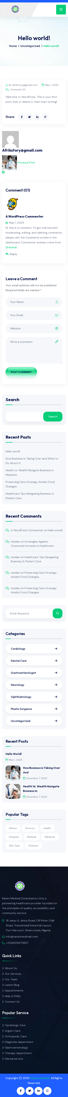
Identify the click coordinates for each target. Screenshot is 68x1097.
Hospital (13, 836)
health (47, 828)
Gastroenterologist (23, 672)
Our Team (11, 979)
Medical (31, 836)
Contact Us (12, 1001)
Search (12, 399)
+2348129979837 (17, 943)
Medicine (50, 836)
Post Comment (21, 372)
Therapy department (18, 1053)
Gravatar (11, 247)
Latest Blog (12, 985)
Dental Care (19, 660)
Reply (13, 254)
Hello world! (13, 451)
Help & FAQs (13, 996)
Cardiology (18, 648)
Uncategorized (30, 46)
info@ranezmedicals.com (22, 936)
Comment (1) (17, 89)
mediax (15, 541)
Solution (33, 845)
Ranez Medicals (40, 1078)
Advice (13, 828)
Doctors (30, 828)
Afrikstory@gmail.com (22, 150)
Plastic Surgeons (21, 709)
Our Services (13, 974)
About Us (11, 968)
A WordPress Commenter (27, 530)
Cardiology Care (15, 1025)
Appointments (14, 990)
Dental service (14, 1059)
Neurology (17, 684)
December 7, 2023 (36, 778)
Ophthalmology (21, 697)
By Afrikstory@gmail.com (23, 85)
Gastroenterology (16, 1047)
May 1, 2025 (51, 85)
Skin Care (14, 845)
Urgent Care (12, 1031)
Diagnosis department (19, 1042)
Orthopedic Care (16, 1036)
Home (13, 46)
